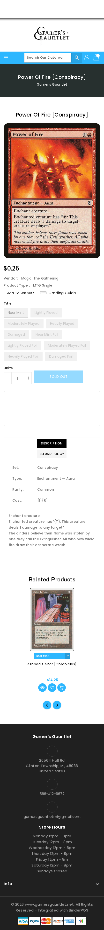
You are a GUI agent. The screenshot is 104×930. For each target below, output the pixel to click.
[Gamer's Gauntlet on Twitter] (42, 5)
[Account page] (87, 58)
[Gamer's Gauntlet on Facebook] (33, 5)
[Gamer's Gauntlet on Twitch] (70, 5)
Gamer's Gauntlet (52, 84)
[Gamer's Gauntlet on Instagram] (52, 5)
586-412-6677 (52, 793)
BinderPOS (79, 910)
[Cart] (97, 58)
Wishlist (63, 13)
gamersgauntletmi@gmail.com (52, 816)
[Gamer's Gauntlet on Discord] (61, 5)
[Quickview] (42, 687)
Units (8, 368)
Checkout (42, 13)
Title (8, 303)
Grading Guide (62, 292)
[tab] (52, 443)
